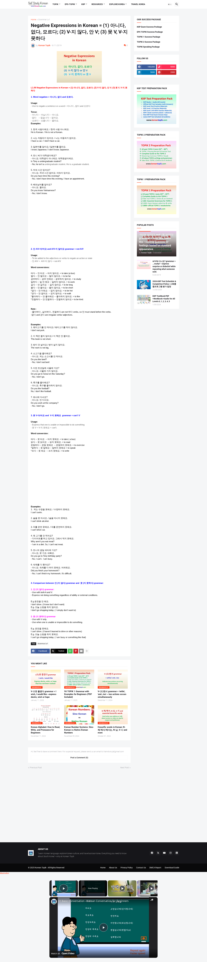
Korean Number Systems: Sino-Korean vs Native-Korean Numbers (79, 730)
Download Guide (172, 867)
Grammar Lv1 (44, 20)
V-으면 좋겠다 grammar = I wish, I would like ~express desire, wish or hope (43, 694)
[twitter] (158, 853)
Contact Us (141, 867)
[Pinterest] (75, 651)
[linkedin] (176, 853)
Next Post (124, 767)
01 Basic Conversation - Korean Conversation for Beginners (93, 901)
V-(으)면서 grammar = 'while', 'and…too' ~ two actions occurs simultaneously (112, 694)
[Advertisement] (79, 221)
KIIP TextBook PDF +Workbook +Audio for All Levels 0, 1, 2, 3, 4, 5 (164, 298)
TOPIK (55, 4)
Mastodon (4, 873)
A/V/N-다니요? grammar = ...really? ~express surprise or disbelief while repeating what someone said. (164, 266)
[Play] (122, 888)
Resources (97, 4)
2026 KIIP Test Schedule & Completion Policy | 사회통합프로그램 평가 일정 (164, 284)
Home (33, 20)
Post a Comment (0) (79, 757)
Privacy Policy (127, 867)
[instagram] (170, 853)
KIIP (83, 4)
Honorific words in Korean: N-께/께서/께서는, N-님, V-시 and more (112, 730)
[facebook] (152, 853)
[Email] (81, 651)
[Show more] (86, 651)
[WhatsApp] (70, 651)
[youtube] (164, 853)
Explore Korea (117, 4)
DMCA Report (155, 867)
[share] (151, 899)
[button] (169, 4)
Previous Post (36, 767)
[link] (54, 901)
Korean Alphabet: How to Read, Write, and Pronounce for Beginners (45, 730)
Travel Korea (138, 4)
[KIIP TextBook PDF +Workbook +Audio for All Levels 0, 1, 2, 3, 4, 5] (144, 299)
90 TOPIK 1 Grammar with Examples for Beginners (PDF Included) (78, 694)
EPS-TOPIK (70, 4)
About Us (113, 867)
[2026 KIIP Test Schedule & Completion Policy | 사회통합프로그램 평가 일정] (144, 284)
